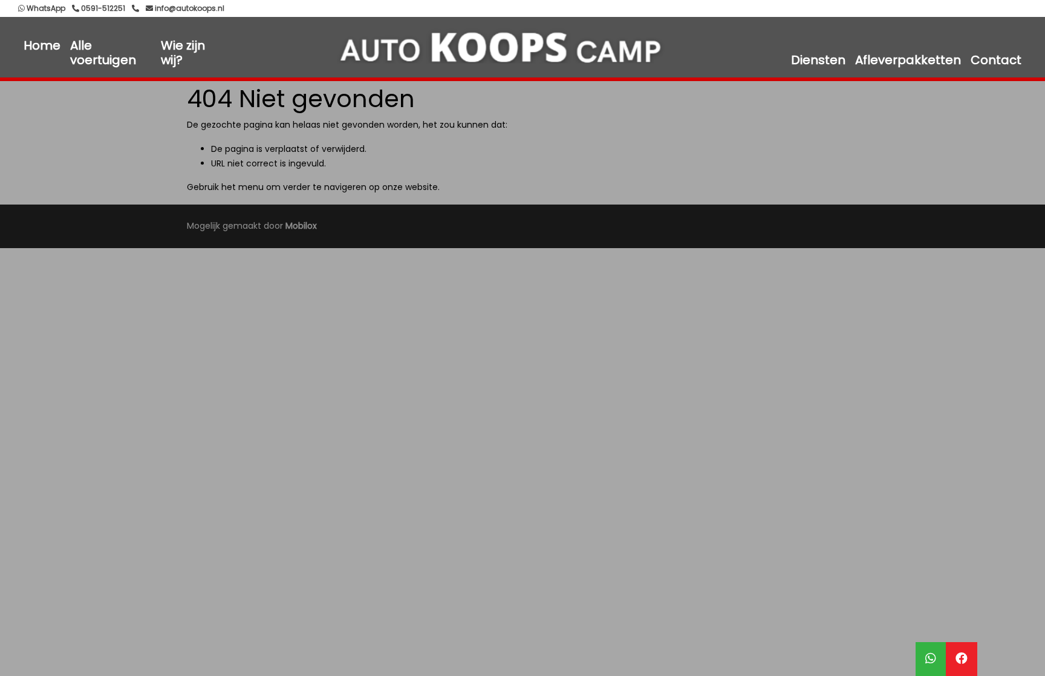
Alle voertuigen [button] (103, 52)
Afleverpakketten (908, 59)
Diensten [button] (818, 59)
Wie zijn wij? (183, 52)
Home (42, 45)
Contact (996, 59)
